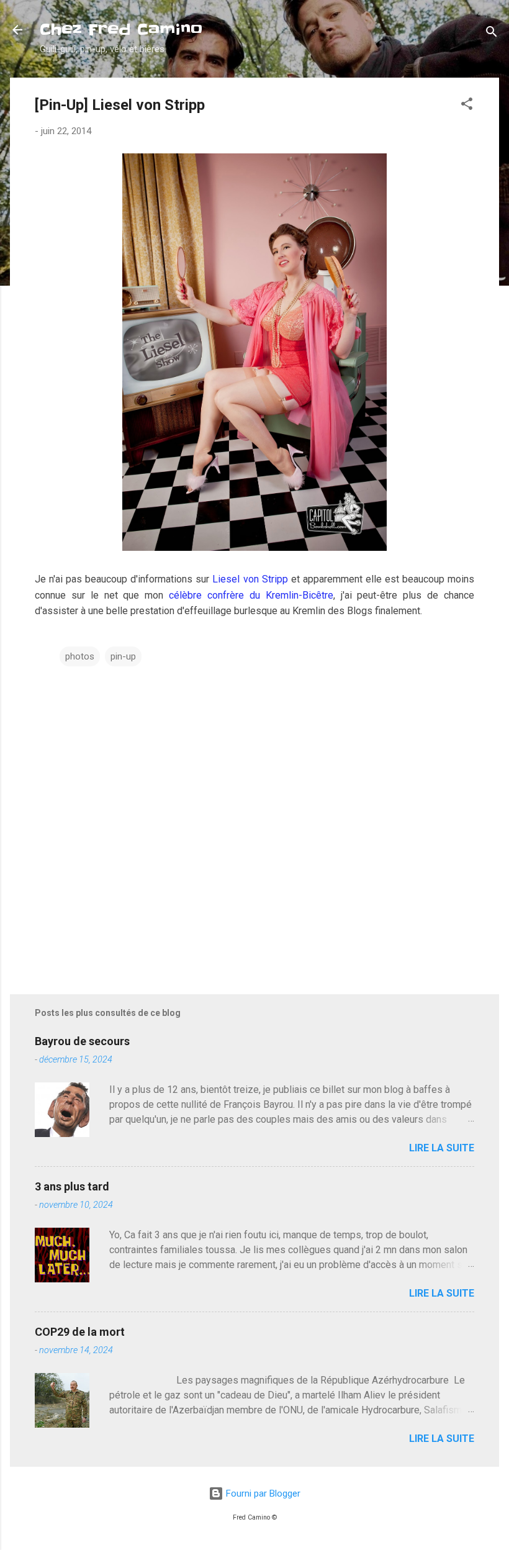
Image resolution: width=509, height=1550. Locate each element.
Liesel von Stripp (249, 579)
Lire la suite (441, 1148)
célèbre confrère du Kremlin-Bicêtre (251, 595)
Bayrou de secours (82, 1041)
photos (79, 656)
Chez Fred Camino (121, 29)
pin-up (123, 656)
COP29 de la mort (80, 1331)
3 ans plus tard (72, 1186)
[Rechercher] (491, 34)
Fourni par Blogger (261, 1493)
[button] (466, 106)
